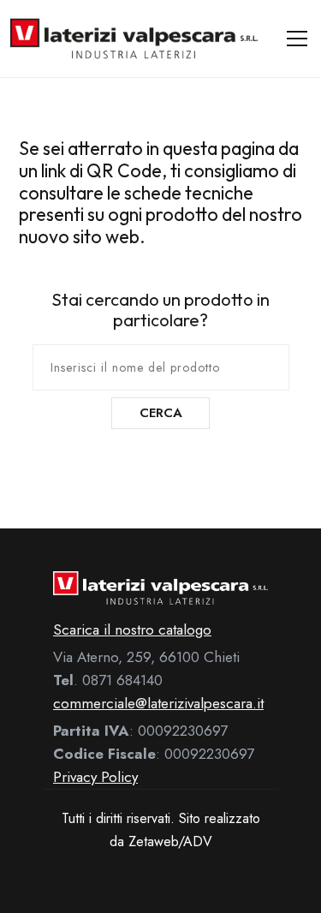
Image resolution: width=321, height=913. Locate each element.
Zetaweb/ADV (170, 841)
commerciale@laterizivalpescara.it (158, 703)
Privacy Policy (95, 777)
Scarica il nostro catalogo (132, 629)
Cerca (161, 412)
